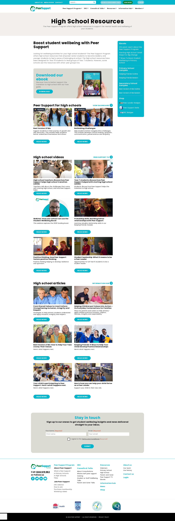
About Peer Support (63, 468)
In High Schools (60, 476)
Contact (59, 2)
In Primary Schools (61, 473)
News (102, 486)
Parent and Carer (107, 475)
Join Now (128, 2)
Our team (127, 468)
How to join (58, 487)
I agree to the (89, 439)
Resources (111, 8)
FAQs (56, 478)
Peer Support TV (106, 477)
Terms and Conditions (90, 439)
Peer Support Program (72, 8)
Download (44, 91)
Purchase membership (63, 489)
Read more (41, 141)
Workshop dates (60, 492)
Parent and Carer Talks (86, 483)
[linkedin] (41, 478)
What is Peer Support (62, 471)
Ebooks (103, 479)
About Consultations (85, 471)
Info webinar (59, 485)
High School (104, 473)
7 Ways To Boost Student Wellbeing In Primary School (130, 60)
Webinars (103, 468)
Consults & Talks (97, 8)
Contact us (128, 474)
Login (140, 2)
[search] (94, 2)
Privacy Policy (104, 517)
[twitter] (37, 478)
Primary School (106, 470)
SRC (85, 8)
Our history (127, 470)
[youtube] (45, 478)
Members (139, 8)
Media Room (49, 2)
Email (94, 431)
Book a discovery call (110, 2)
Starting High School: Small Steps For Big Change (130, 53)
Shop (102, 490)
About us (39, 2)
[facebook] (33, 478)
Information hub (125, 8)
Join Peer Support (62, 482)
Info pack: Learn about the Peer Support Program (130, 48)
